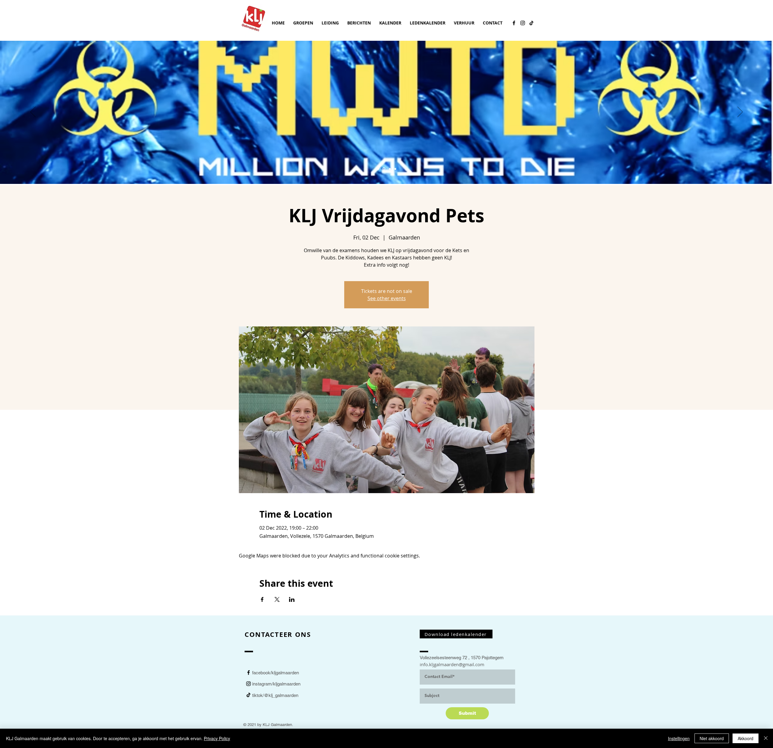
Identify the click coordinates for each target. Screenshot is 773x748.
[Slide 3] (390, 169)
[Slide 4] (395, 169)
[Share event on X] (277, 599)
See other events (386, 298)
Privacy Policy (217, 738)
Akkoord (745, 738)
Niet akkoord (712, 738)
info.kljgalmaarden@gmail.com (452, 664)
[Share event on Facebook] (262, 599)
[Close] (765, 738)
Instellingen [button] (679, 738)
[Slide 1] (384, 169)
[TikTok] (531, 23)
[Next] (740, 112)
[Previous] (33, 112)
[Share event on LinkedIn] (292, 599)
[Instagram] (523, 23)
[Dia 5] (378, 169)
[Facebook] (514, 23)
